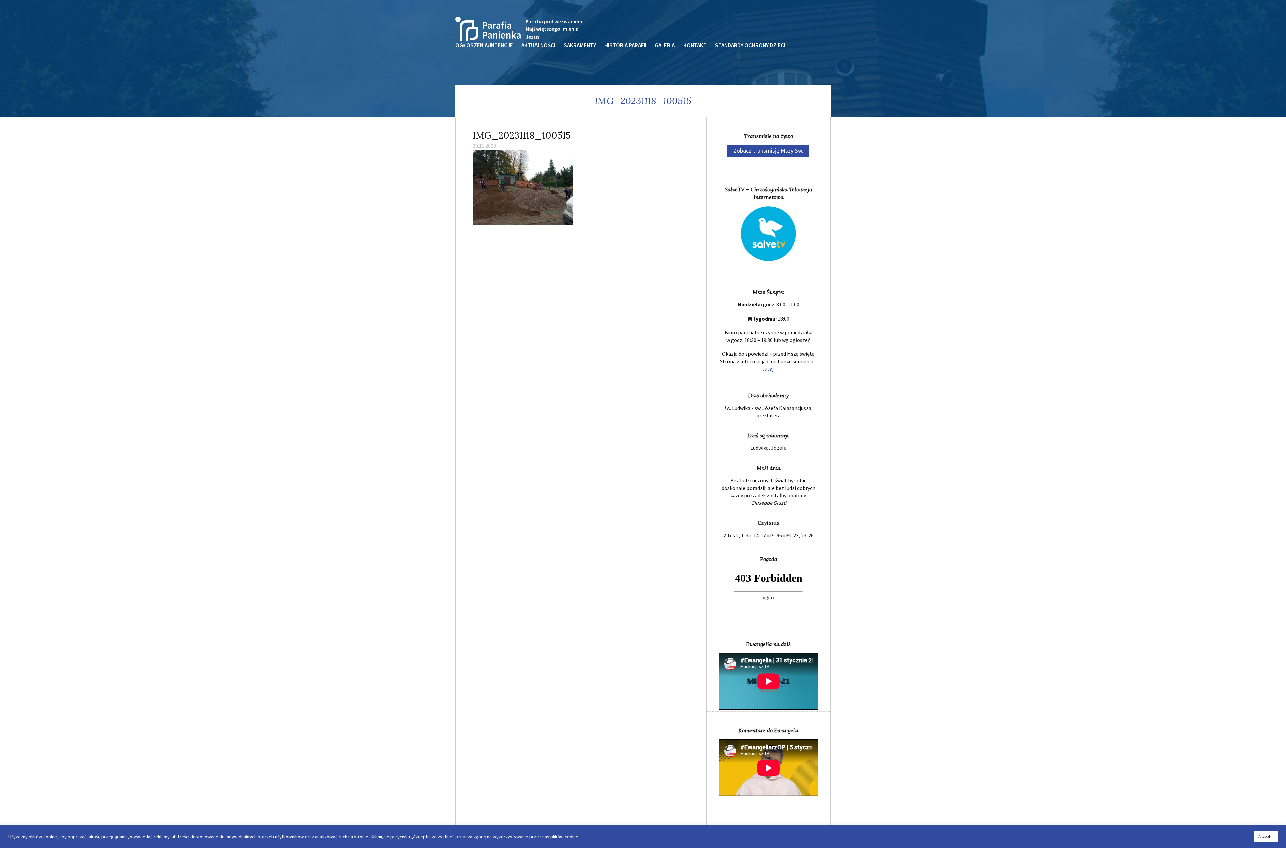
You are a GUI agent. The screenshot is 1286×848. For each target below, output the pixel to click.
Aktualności (538, 45)
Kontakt (695, 45)
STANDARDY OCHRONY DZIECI (750, 45)
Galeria (665, 45)
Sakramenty (580, 45)
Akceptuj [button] (1266, 836)
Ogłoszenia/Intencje (484, 45)
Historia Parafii (625, 45)
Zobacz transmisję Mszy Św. (768, 150)
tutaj (768, 368)
